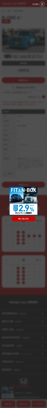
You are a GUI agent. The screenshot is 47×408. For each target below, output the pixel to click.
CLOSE (35, 4)
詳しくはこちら (23, 219)
